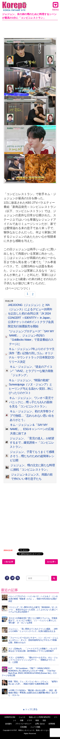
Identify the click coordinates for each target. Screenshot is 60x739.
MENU (55, 9)
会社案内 (8, 724)
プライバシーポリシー (23, 724)
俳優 (21, 720)
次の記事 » (51, 562)
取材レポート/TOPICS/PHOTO (39, 717)
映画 (37, 720)
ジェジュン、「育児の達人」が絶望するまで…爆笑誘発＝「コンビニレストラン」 (32, 442)
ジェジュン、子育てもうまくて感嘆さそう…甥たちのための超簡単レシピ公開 (32, 456)
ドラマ (29, 720)
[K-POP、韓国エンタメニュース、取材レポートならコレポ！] (14, 4)
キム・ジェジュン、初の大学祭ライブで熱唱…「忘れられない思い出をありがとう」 (32, 415)
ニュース (22, 717)
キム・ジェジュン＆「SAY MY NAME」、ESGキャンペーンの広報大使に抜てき (32, 429)
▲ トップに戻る (30, 709)
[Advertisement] (30, 28)
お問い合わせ (40, 724)
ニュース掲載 (35, 727)
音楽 (44, 720)
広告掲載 (23, 727)
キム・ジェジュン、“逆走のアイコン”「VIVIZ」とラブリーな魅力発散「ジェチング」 (31, 371)
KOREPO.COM (10, 717)
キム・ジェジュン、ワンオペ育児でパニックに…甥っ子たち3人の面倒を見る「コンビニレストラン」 (31, 402)
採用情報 (51, 724)
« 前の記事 (8, 562)
